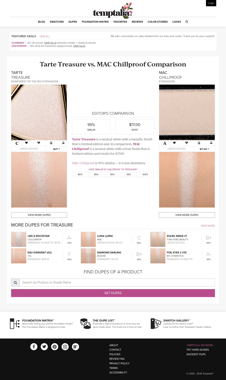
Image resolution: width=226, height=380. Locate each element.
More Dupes (39, 215)
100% (145, 174)
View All (44, 36)
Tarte (48, 63)
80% (80, 174)
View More (208, 225)
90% (112, 174)
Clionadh (18, 42)
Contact (115, 349)
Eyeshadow (167, 81)
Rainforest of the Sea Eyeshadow (34, 81)
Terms (113, 368)
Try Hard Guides (197, 349)
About (113, 345)
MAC (104, 63)
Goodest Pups (195, 354)
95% (129, 174)
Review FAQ (116, 358)
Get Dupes (113, 293)
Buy (56, 149)
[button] (41, 22)
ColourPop (19, 45)
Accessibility (118, 372)
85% (96, 174)
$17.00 (204, 149)
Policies (114, 354)
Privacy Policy (119, 363)
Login (211, 3)
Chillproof (129, 63)
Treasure (72, 63)
